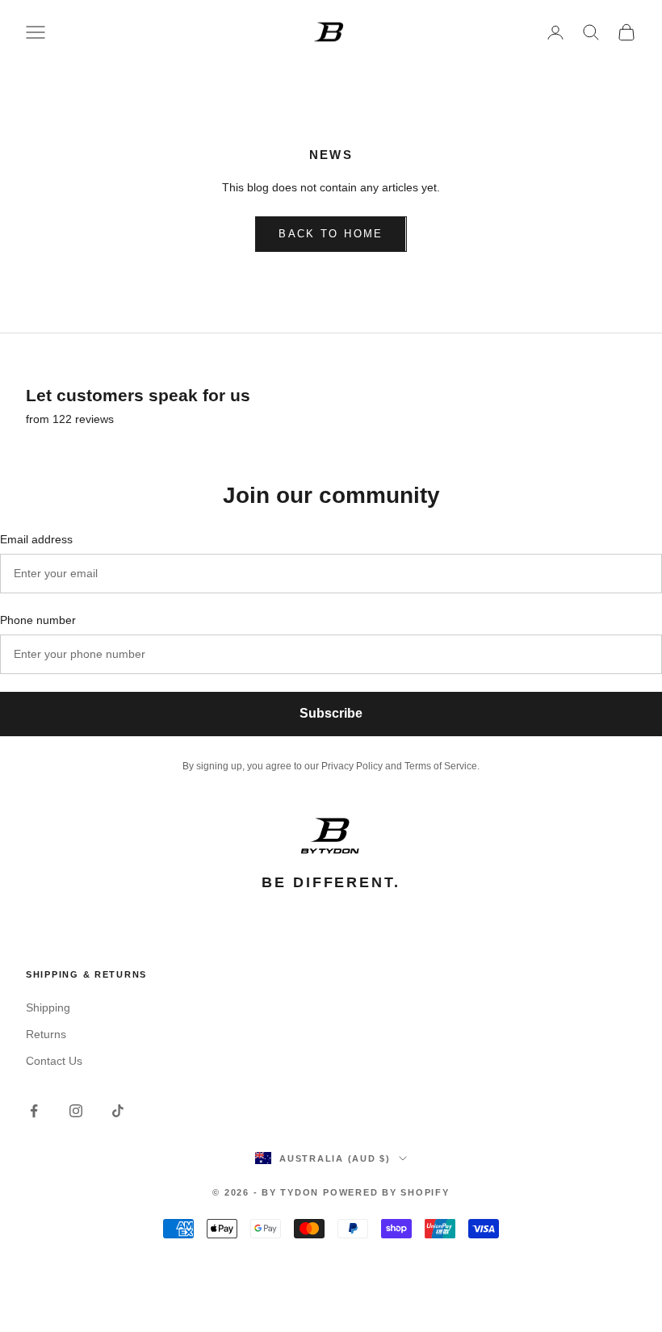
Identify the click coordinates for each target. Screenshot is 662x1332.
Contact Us (54, 1060)
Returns (46, 1034)
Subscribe (331, 713)
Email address (36, 539)
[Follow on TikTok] (118, 1111)
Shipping (48, 1007)
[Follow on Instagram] (76, 1111)
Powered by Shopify (386, 1192)
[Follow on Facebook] (34, 1111)
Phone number (38, 620)
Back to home (331, 234)
